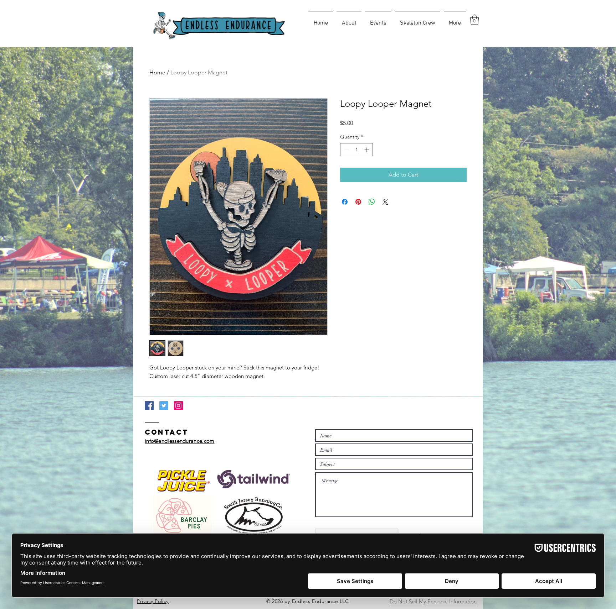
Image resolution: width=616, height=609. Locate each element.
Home (157, 72)
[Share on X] (385, 202)
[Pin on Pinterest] (358, 202)
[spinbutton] (356, 149)
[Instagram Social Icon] (178, 405)
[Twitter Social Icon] (163, 405)
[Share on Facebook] (344, 202)
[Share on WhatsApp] (372, 202)
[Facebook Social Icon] (149, 405)
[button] (474, 20)
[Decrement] (345, 149)
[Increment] (367, 149)
